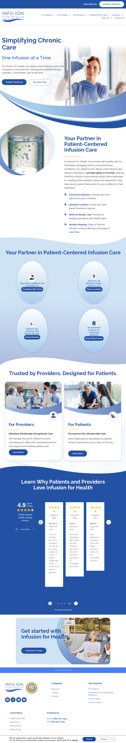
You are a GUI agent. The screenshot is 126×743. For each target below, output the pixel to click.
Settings (104, 739)
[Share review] (58, 583)
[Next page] (76, 603)
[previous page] (40, 522)
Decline (89, 739)
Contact (55, 696)
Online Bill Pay (90, 4)
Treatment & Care (17, 718)
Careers (54, 693)
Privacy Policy (16, 726)
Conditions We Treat (98, 15)
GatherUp (68, 610)
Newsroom (14, 722)
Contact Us (119, 18)
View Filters (25, 529)
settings (75, 740)
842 (69, 604)
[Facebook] (7, 699)
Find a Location (95, 702)
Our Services (78, 15)
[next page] (108, 522)
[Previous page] (50, 603)
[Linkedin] (18, 699)
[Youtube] (24, 699)
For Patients (93, 689)
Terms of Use (15, 729)
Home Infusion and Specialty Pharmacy (100, 694)
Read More (53, 577)
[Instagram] (13, 699)
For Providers (62, 15)
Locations (116, 15)
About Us (105, 18)
